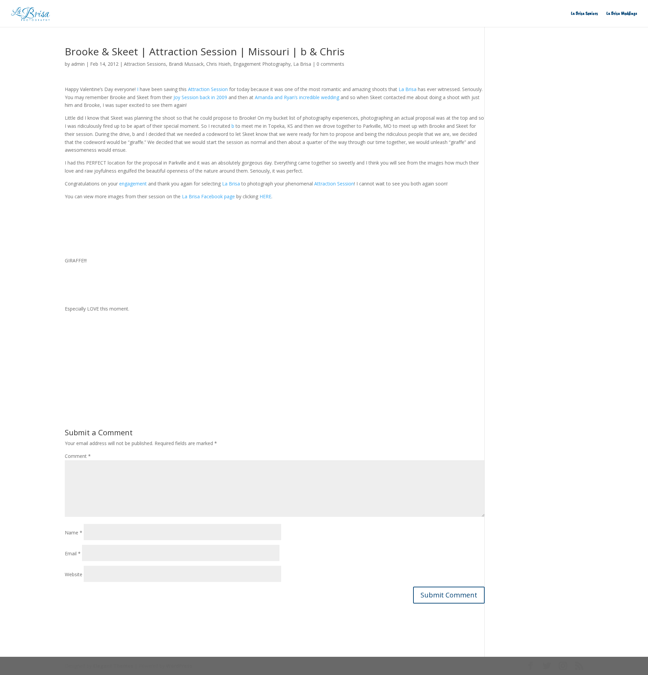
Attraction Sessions (145, 64)
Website (73, 574)
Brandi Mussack (186, 64)
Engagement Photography (262, 64)
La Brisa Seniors (584, 13)
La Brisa (302, 64)
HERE (265, 196)
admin (78, 64)
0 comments (330, 64)
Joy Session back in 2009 (200, 97)
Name (73, 532)
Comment (78, 456)
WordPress (179, 666)
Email (73, 553)
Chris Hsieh (218, 64)
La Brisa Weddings (621, 13)
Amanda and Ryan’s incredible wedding (297, 97)
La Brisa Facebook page (208, 196)
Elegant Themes (113, 666)
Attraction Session (208, 89)
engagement (133, 183)
